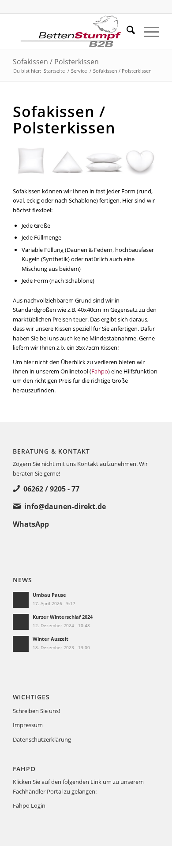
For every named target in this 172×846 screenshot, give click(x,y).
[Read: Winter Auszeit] (21, 644)
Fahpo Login (29, 805)
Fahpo (99, 371)
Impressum (28, 725)
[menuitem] (126, 31)
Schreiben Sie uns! (36, 711)
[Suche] (126, 31)
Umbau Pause (49, 594)
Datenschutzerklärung (42, 739)
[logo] (71, 31)
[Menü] (147, 31)
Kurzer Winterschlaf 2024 (63, 616)
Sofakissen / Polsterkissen (56, 61)
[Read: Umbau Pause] (21, 600)
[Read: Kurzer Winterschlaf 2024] (21, 622)
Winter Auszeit (50, 638)
